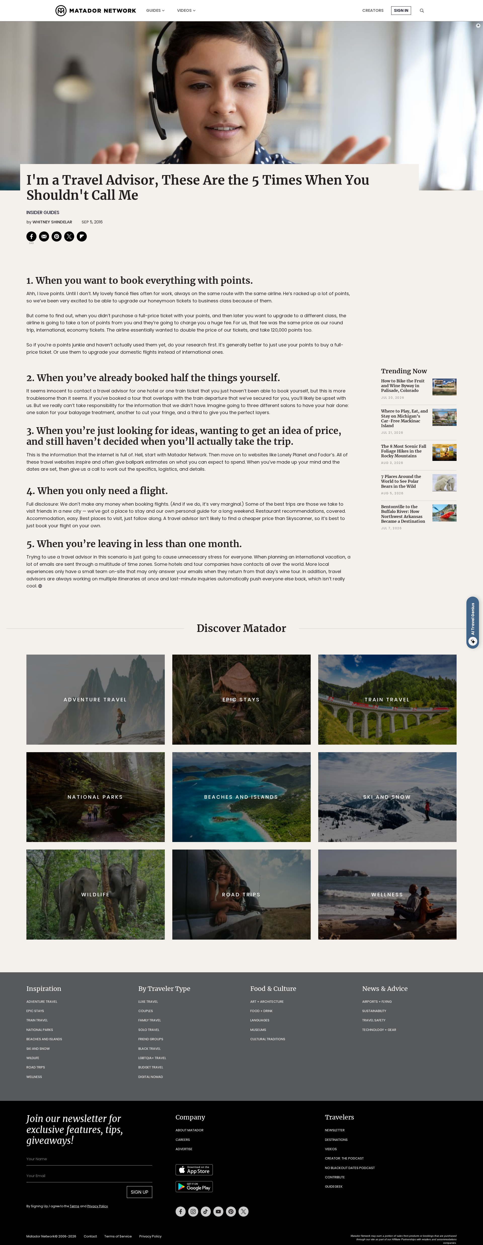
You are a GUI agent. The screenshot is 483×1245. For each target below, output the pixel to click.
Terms (248, 656)
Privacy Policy (271, 656)
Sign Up (291, 644)
